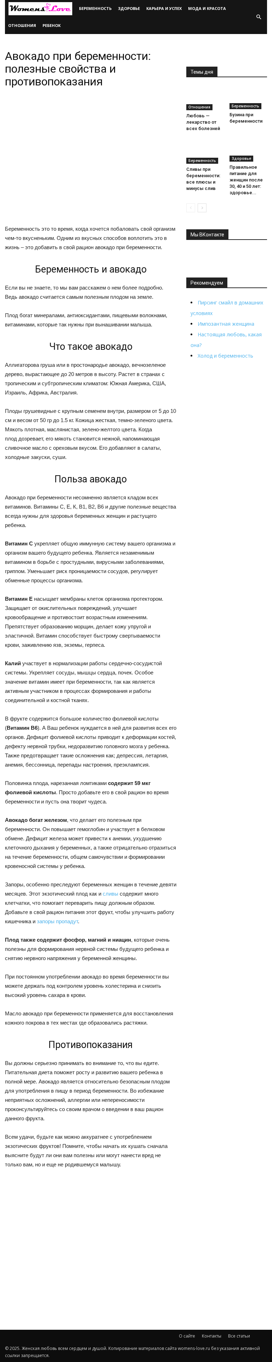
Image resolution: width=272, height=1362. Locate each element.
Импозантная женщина (226, 323)
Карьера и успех (164, 8)
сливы (110, 894)
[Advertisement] (90, 1229)
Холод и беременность (225, 355)
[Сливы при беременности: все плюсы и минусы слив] (205, 152)
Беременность (95, 8)
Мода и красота (207, 8)
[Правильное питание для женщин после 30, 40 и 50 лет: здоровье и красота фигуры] (248, 151)
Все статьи (239, 1336)
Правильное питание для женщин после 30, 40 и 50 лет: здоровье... (246, 179)
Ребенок (51, 25)
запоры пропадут (57, 921)
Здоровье (129, 8)
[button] (258, 17)
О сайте (187, 1336)
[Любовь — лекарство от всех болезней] (205, 98)
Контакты (211, 1336)
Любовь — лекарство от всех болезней (203, 122)
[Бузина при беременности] (248, 97)
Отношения (22, 25)
